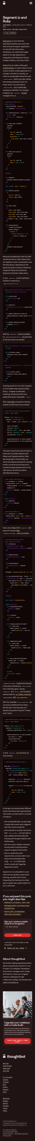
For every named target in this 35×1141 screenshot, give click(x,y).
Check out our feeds (15, 948)
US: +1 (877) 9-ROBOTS (9, 1130)
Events (5, 1087)
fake (18, 531)
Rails (9, 29)
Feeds (5, 1111)
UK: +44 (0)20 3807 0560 (10, 1132)
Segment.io (7, 41)
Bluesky (5, 1101)
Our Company (7, 1077)
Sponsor (6, 1089)
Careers (5, 1080)
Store (5, 1092)
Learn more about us (10, 982)
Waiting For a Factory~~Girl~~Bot (17, 902)
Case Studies (7, 1066)
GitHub (5, 1103)
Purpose (6, 1082)
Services (6, 1063)
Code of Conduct (8, 1133)
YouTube (6, 1106)
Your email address (11, 927)
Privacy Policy (7, 1135)
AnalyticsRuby (8, 68)
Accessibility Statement (21, 1133)
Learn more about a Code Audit (17, 1041)
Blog (4, 1085)
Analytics (23, 29)
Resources (6, 1068)
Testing (15, 29)
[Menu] (31, 3)
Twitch (5, 1108)
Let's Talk (6, 1071)
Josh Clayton (7, 25)
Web (4, 29)
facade (24, 93)
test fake (11, 402)
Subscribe (18, 935)
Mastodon (6, 1098)
